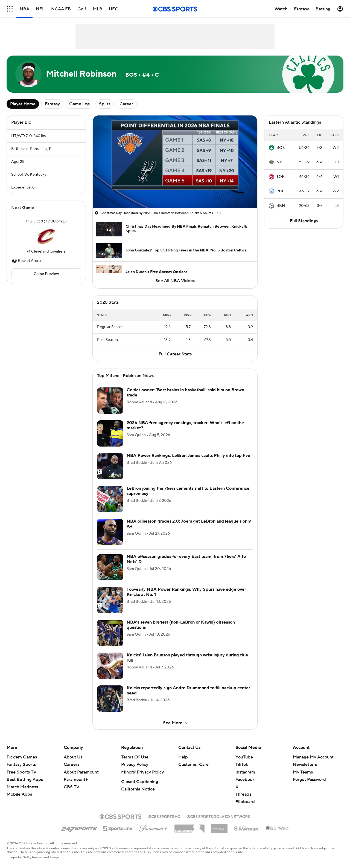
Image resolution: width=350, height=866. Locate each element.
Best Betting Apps (25, 786)
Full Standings (304, 221)
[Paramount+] (153, 833)
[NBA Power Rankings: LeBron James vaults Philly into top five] (110, 473)
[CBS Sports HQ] (164, 822)
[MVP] (219, 833)
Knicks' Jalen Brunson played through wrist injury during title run (187, 664)
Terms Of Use (134, 763)
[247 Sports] (79, 834)
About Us (73, 763)
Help (183, 763)
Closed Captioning (139, 788)
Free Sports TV (21, 778)
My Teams (303, 778)
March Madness (22, 793)
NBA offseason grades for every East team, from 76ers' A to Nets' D (186, 565)
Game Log (79, 104)
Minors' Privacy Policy (142, 778)
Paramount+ (76, 786)
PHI (279, 191)
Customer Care (193, 771)
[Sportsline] (118, 834)
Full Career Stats (175, 360)
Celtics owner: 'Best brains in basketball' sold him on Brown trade (185, 399)
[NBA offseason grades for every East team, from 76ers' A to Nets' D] (110, 574)
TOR (280, 176)
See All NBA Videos (175, 280)
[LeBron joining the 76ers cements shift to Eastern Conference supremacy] (110, 506)
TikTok (241, 771)
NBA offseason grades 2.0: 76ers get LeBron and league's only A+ (189, 530)
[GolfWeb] (277, 835)
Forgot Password (309, 786)
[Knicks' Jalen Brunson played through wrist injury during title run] (110, 672)
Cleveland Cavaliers (48, 251)
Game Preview (46, 273)
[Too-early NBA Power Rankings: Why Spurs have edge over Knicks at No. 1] (110, 606)
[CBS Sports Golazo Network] (218, 822)
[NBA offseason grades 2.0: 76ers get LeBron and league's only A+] (110, 538)
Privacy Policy (134, 771)
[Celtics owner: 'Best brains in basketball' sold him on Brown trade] (110, 407)
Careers (71, 771)
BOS (280, 147)
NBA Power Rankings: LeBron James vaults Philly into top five (188, 462)
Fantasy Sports (21, 771)
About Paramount (81, 778)
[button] (102, 200)
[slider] (175, 192)
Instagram (245, 778)
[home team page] (46, 236)
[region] (175, 161)
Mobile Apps (19, 801)
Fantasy (52, 104)
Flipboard (245, 808)
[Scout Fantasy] (246, 835)
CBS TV (71, 793)
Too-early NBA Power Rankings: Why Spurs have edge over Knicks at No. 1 (186, 598)
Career (126, 104)
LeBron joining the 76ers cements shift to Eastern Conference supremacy (188, 497)
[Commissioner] (189, 833)
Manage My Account (313, 763)
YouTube (244, 763)
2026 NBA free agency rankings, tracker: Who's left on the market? (185, 432)
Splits (104, 104)
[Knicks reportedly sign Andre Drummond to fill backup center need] (110, 705)
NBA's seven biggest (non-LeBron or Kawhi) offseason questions (181, 631)
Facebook (245, 786)
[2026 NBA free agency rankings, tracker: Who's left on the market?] (110, 440)
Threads (243, 801)
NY (279, 162)
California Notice (138, 795)
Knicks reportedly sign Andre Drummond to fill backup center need (188, 697)
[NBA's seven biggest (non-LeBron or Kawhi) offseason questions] (110, 639)
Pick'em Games (22, 763)
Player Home (23, 104)
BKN (280, 205)
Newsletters (305, 771)
